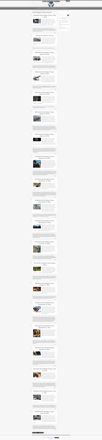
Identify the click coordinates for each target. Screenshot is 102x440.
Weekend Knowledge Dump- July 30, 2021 (44, 370)
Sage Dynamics (40, 236)
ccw (52, 28)
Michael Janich (49, 297)
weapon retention (40, 174)
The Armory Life (37, 321)
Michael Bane (41, 257)
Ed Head (51, 214)
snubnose (41, 67)
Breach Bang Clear (40, 106)
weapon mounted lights (35, 364)
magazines (36, 257)
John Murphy (35, 235)
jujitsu (42, 341)
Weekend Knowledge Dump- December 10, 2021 (44, 201)
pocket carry (34, 342)
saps (37, 67)
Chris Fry (43, 106)
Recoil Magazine (34, 67)
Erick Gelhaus (52, 148)
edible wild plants (49, 148)
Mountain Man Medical (51, 150)
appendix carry (44, 340)
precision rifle (53, 319)
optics (33, 236)
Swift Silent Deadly (48, 320)
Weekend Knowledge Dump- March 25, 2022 (44, 93)
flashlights (40, 29)
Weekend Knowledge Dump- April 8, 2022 (44, 73)
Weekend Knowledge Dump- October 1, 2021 (44, 284)
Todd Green (48, 321)
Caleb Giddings (38, 214)
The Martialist (50, 67)
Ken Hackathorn (34, 215)
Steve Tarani (45, 67)
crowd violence (52, 192)
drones (52, 296)
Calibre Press (50, 28)
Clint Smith (50, 65)
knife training (42, 406)
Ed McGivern (42, 361)
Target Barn (53, 428)
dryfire (43, 426)
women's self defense (46, 216)
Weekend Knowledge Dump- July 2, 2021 (44, 392)
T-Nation (52, 236)
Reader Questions (50, 46)
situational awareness (36, 216)
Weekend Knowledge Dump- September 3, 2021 (44, 326)
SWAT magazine (52, 342)
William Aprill (43, 386)
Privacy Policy (51, 438)
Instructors (44, 8)
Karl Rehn (43, 66)
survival (40, 216)
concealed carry (47, 126)
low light (54, 29)
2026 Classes (48, 8)
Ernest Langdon (51, 340)
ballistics (48, 28)
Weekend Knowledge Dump (50, 64)
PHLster (54, 341)
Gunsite (51, 86)
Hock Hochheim (46, 127)
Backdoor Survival (43, 65)
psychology (53, 30)
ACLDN (34, 340)
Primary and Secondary (48, 30)
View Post (55, 32)
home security (51, 127)
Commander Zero (53, 65)
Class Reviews (62, 8)
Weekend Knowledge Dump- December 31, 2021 (44, 180)
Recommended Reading (54, 8)
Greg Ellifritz (45, 46)
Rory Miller (39, 320)
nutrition (51, 319)
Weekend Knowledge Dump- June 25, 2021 (44, 412)
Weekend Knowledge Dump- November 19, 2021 (44, 221)
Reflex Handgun (40, 258)
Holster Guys (35, 362)
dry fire (48, 86)
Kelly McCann (47, 29)
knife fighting (40, 297)
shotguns (39, 67)
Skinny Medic (44, 236)
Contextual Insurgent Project (36, 426)
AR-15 (45, 28)
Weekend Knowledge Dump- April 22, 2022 (44, 53)
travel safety (51, 321)
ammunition (36, 106)
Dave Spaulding (51, 126)
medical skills (47, 150)
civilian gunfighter (43, 86)
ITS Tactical (55, 405)
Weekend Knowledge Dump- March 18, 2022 (44, 113)
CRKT (46, 86)
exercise (55, 340)
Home (36, 8)
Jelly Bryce (42, 318)
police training (52, 257)
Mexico (44, 319)
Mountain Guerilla (54, 235)
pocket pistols (37, 342)
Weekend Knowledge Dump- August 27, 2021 (44, 348)
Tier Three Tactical (45, 321)
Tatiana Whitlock (52, 320)
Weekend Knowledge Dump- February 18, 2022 (44, 157)
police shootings (49, 257)
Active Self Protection (35, 28)
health (33, 341)
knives (45, 66)
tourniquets (35, 237)
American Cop (36, 148)
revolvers (38, 236)
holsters (37, 66)
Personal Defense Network (49, 215)
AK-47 (34, 106)
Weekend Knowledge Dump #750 (63, 20)
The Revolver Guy (49, 258)
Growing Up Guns (36, 297)
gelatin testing (54, 276)
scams (53, 215)
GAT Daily (41, 127)
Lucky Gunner (47, 66)
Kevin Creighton (37, 150)
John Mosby (54, 214)
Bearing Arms (47, 65)
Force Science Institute (37, 127)
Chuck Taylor (45, 296)
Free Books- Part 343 (62, 26)
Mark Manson (36, 30)
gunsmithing (39, 318)
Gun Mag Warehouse (39, 149)
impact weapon (40, 66)
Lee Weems (50, 29)
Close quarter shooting (49, 296)
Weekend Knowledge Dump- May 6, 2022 (44, 16)
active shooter (37, 296)
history (43, 127)
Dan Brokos (48, 340)
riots (51, 385)
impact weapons (43, 29)
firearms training (37, 29)
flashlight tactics (52, 405)
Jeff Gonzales (54, 426)
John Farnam (49, 318)
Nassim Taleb (53, 297)
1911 (34, 192)
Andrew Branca (40, 28)
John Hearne (46, 149)
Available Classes (40, 8)
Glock (49, 86)
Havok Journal (43, 149)
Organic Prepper (51, 341)
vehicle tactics (53, 67)
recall (35, 428)
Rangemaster (38, 298)
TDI (47, 67)
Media (66, 8)
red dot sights (36, 258)
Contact (59, 8)
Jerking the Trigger (54, 86)
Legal (52, 29)
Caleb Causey (34, 214)
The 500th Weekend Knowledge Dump (44, 264)
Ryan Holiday (41, 320)
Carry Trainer (41, 192)
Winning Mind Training (44, 174)
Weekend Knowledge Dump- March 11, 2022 (44, 135)
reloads (44, 385)
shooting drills (45, 258)
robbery (37, 428)
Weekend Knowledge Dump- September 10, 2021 (44, 303)
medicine (42, 319)
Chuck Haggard (45, 192)
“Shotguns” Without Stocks (44, 35)
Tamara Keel (42, 216)
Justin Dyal (49, 149)
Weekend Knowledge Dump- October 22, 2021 (44, 243)
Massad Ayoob (50, 66)
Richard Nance (49, 385)
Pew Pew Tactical (43, 30)
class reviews (41, 214)
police (45, 30)
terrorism (34, 321)
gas (52, 214)
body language (41, 405)
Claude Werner (46, 106)
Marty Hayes (45, 427)
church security (41, 148)
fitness (52, 106)
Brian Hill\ (41, 126)
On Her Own (39, 30)
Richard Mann (41, 342)
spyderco (43, 67)
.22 (33, 192)
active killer (34, 296)
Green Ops (50, 361)
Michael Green (50, 235)
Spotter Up (34, 174)
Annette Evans (43, 28)
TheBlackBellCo (57, 437)
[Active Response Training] (51, 3)
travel (55, 428)
